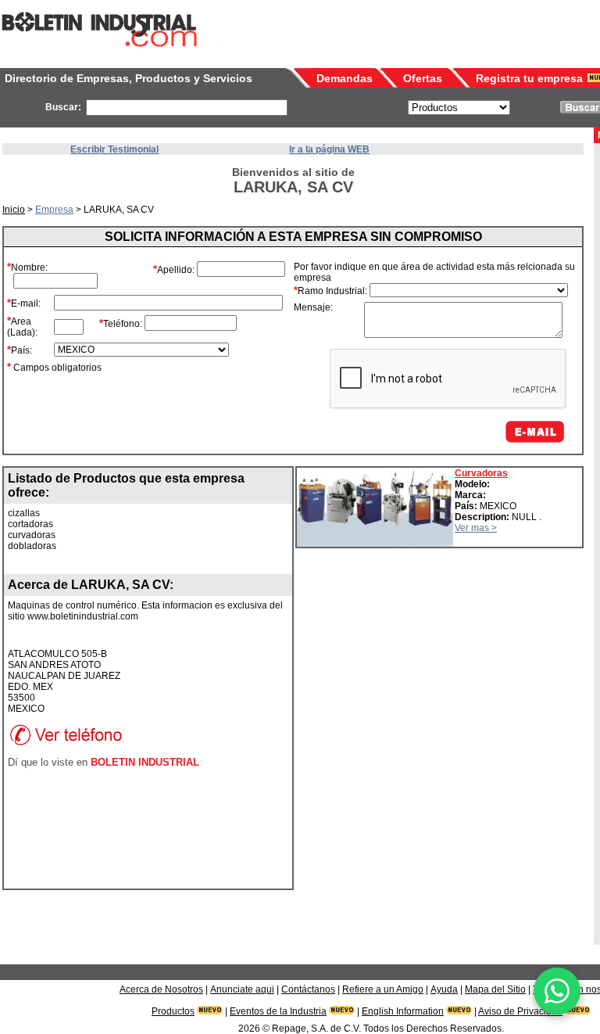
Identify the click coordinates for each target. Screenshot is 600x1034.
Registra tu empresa (529, 78)
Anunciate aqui (242, 989)
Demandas (344, 78)
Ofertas (422, 78)
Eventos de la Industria (278, 1011)
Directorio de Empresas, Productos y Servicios (128, 78)
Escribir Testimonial (114, 149)
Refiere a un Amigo (382, 989)
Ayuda (444, 989)
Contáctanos (308, 989)
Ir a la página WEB (329, 149)
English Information (403, 1011)
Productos (173, 1011)
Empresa (54, 209)
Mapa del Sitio (495, 989)
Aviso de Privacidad (520, 1011)
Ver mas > (476, 527)
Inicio (13, 209)
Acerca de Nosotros (161, 989)
